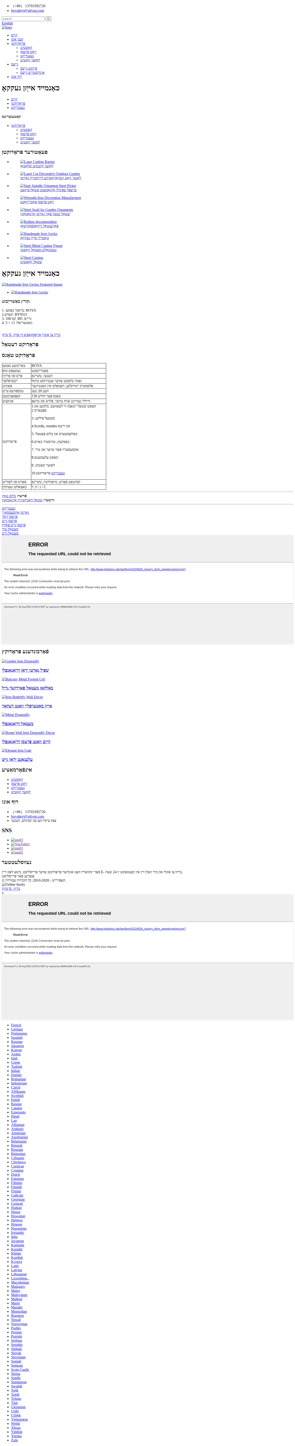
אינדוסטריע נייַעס (32, 72)
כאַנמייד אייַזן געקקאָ (34, 238)
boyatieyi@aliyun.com (27, 816)
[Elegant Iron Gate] (16, 750)
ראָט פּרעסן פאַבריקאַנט (37, 202)
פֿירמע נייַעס (28, 68)
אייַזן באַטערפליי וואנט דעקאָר (27, 706)
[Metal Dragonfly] (16, 715)
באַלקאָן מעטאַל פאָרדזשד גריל (27, 688)
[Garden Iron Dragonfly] (20, 661)
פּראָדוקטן (18, 43)
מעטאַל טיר (10, 529)
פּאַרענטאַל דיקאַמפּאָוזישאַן (39, 226)
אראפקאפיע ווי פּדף (27, 335)
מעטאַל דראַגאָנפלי (17, 723)
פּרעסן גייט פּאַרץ (14, 525)
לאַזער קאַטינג (30, 60)
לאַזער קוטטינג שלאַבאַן (36, 166)
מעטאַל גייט (10, 533)
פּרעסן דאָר (10, 517)
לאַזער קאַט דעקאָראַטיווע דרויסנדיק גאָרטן (50, 178)
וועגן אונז (17, 39)
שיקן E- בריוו (11, 889)
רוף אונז (16, 77)
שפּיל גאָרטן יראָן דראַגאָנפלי (25, 670)
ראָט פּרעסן (28, 52)
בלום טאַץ (9, 496)
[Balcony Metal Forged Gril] (23, 679)
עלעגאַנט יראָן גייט (17, 759)
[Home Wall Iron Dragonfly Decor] (28, 733)
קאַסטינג (26, 48)
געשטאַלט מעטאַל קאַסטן (38, 250)
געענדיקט (27, 56)
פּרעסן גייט (9, 521)
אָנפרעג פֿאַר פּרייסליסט (18, 876)
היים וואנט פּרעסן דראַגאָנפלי (26, 741)
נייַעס (14, 64)
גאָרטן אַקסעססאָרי (15, 512)
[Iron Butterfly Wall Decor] (22, 697)
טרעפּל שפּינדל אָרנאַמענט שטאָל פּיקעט (48, 190)
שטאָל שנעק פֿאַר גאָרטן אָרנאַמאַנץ (45, 214)
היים (14, 35)
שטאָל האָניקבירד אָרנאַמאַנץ (22, 500)
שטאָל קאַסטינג (31, 262)
